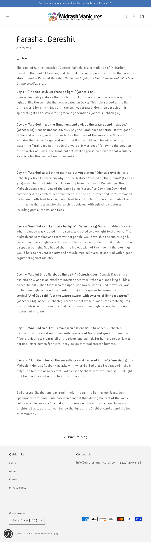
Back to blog (77, 437)
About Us (15, 471)
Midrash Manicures (27, 533)
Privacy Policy (17, 487)
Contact (14, 479)
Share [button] (24, 58)
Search (13, 462)
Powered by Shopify (48, 533)
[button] (8, 16)
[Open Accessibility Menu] (8, 533)
